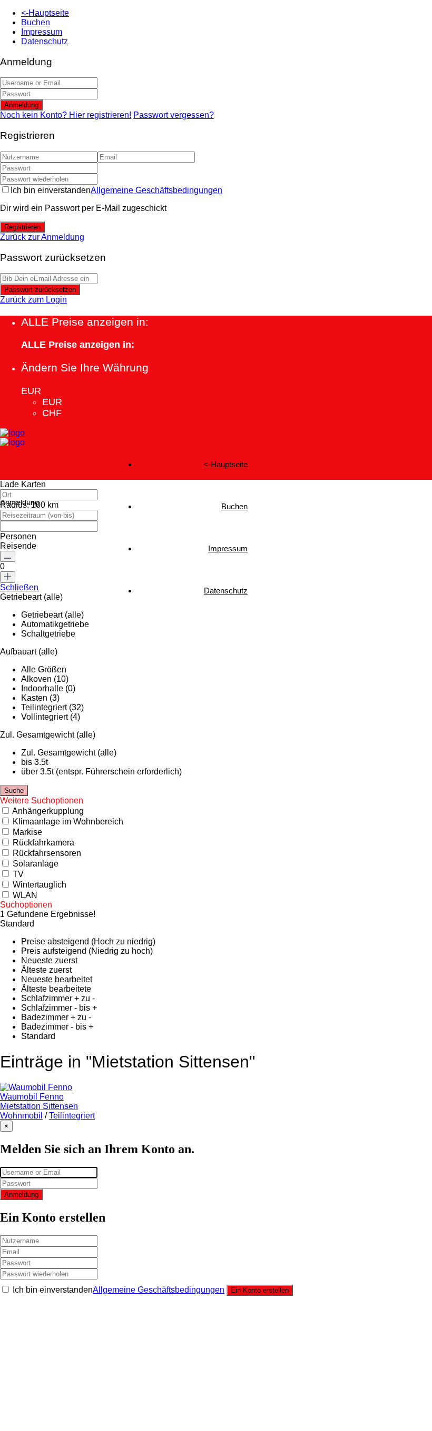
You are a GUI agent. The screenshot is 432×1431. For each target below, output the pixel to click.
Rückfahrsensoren (47, 853)
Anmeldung (21, 105)
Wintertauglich (39, 884)
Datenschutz (44, 41)
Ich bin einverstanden (116, 190)
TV (18, 874)
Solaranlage (35, 863)
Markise (27, 832)
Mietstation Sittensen (39, 1106)
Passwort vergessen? (173, 114)
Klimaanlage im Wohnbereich (68, 821)
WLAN (25, 895)
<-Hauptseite (45, 12)
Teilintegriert (72, 1115)
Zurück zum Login (33, 299)
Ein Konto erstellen (260, 1290)
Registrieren (22, 227)
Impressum (41, 31)
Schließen (19, 587)
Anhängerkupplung (48, 811)
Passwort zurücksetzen (40, 290)
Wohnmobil (21, 1115)
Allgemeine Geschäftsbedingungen (156, 190)
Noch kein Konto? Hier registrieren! (65, 114)
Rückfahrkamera (43, 842)
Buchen (35, 22)
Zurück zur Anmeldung (42, 237)
